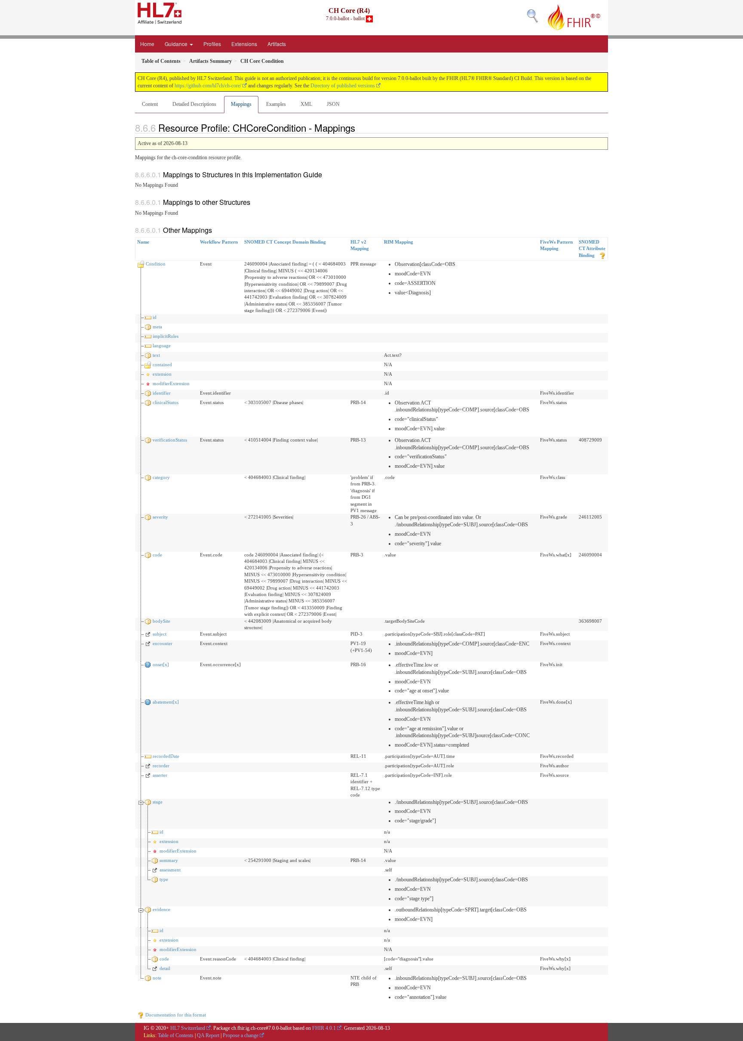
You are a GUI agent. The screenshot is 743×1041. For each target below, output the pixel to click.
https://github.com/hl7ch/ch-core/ (208, 86)
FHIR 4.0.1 (324, 1028)
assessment (170, 869)
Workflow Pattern (219, 241)
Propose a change (240, 1035)
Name (143, 241)
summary (169, 860)
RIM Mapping (398, 241)
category (161, 477)
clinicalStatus (165, 402)
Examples (276, 104)
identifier (162, 392)
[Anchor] (360, 127)
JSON (333, 104)
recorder (161, 765)
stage (158, 801)
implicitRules (165, 336)
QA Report (208, 1035)
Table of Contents (175, 1035)
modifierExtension (171, 383)
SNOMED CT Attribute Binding (592, 248)
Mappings (241, 104)
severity (160, 516)
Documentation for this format (175, 1014)
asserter (160, 775)
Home (147, 43)
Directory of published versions (342, 86)
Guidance (177, 43)
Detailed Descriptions (194, 104)
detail (165, 968)
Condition (156, 263)
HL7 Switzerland (187, 1028)
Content (150, 104)
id (155, 317)
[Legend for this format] (602, 255)
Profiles (212, 43)
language (162, 345)
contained (162, 364)
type (164, 879)
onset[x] (161, 664)
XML (306, 104)
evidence (161, 909)
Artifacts (276, 43)
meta (157, 326)
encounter (162, 643)
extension (162, 374)
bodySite (161, 621)
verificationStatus (170, 439)
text (156, 355)
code (157, 554)
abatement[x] (166, 701)
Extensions (244, 43)
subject (159, 633)
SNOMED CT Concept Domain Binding (285, 241)
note (157, 977)
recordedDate (166, 756)
